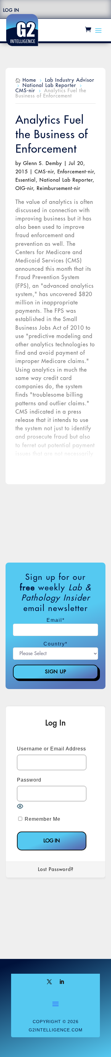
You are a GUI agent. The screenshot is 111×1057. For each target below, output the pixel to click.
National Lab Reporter (65, 180)
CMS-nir (44, 171)
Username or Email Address (51, 748)
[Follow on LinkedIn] (62, 982)
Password (29, 779)
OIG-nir (24, 188)
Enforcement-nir (75, 171)
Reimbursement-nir (58, 188)
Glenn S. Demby (42, 163)
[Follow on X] (49, 982)
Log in (11, 10)
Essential (25, 180)
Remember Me (41, 819)
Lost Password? (55, 869)
